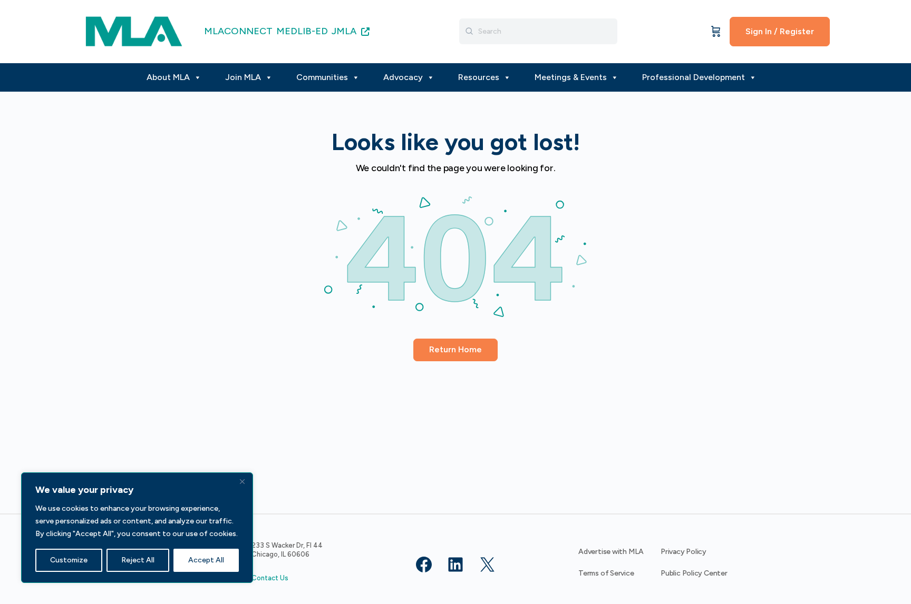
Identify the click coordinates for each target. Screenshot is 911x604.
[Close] (242, 481)
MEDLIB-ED (302, 31)
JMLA (345, 31)
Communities (322, 77)
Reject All (137, 560)
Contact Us (269, 578)
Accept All (206, 560)
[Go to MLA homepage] (134, 30)
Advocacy (403, 77)
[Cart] (716, 31)
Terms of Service (606, 573)
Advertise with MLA (611, 551)
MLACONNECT (238, 31)
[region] (137, 527)
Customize (69, 560)
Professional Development (693, 77)
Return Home (455, 349)
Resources (478, 77)
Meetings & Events (571, 77)
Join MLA (243, 77)
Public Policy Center (694, 573)
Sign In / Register (779, 31)
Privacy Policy (683, 551)
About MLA (168, 77)
